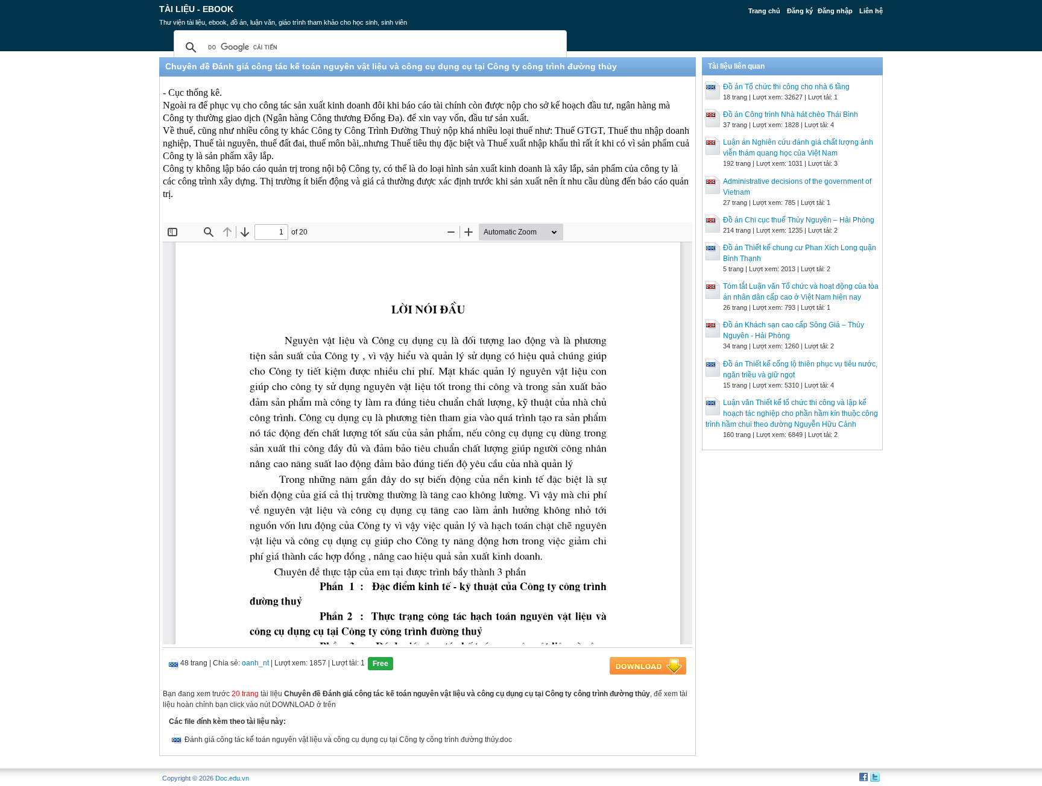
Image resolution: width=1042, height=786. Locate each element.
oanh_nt (255, 663)
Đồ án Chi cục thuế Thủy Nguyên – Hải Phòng (798, 220)
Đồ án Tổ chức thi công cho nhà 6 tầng (786, 87)
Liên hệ (871, 10)
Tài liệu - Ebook (196, 9)
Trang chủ (764, 10)
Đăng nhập (835, 10)
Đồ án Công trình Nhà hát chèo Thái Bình (790, 114)
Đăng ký (800, 10)
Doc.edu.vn (232, 778)
